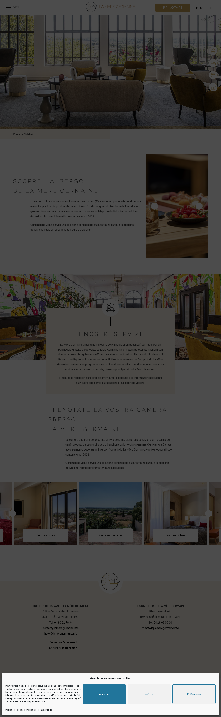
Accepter (104, 694)
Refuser (149, 694)
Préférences (194, 694)
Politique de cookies (15, 709)
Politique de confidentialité (39, 709)
